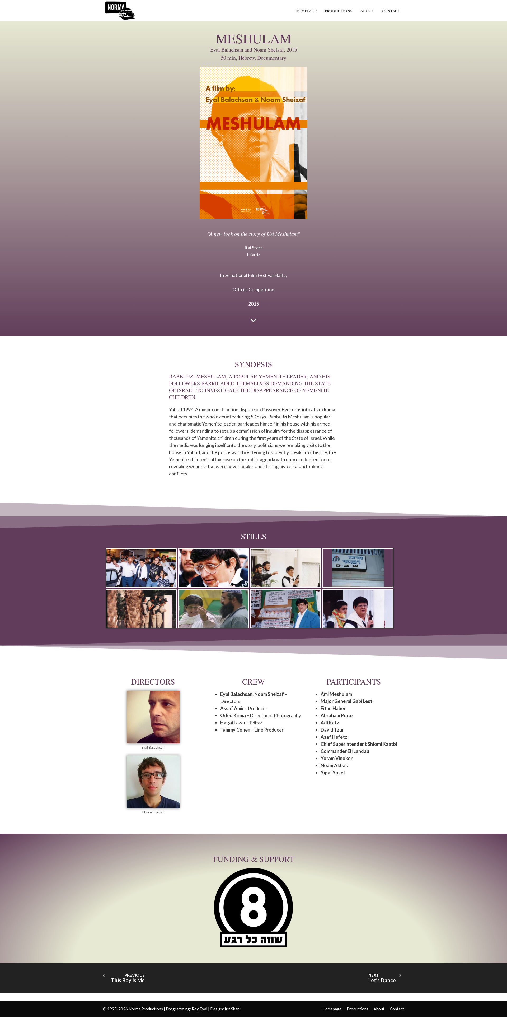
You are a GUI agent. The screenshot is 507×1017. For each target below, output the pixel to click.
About (367, 10)
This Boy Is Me (128, 980)
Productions (338, 10)
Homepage (306, 10)
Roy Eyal (199, 1008)
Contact (391, 10)
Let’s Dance (382, 980)
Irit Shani (233, 1008)
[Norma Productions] (120, 10)
